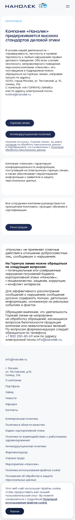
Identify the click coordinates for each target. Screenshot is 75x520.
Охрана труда (14, 458)
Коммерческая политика (21, 418)
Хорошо (14, 511)
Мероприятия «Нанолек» (22, 464)
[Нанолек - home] (26, 6)
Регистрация (18, 227)
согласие (11, 144)
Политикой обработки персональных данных (34, 148)
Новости (11, 398)
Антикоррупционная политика (30, 134)
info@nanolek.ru (49, 339)
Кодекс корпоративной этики (25, 430)
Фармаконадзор (16, 452)
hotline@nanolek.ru (18, 94)
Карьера (11, 404)
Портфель (12, 386)
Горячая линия (19, 123)
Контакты (11, 410)
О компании (13, 380)
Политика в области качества (25, 424)
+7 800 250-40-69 (19, 336)
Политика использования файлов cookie (32, 470)
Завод (9, 392)
